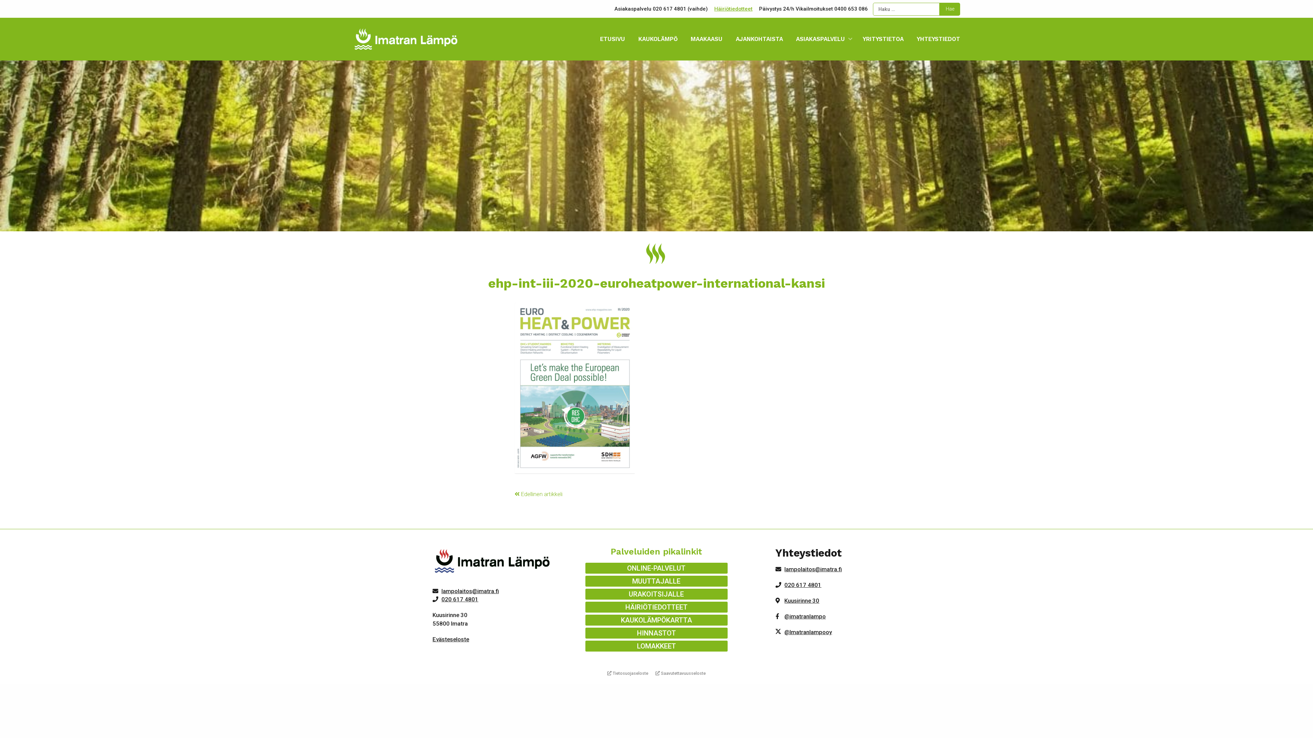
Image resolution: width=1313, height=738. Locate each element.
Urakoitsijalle (656, 594)
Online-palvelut (656, 568)
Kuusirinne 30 (801, 600)
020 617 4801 (459, 599)
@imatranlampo (805, 616)
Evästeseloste (451, 639)
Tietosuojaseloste (630, 673)
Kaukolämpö (658, 39)
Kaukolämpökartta (656, 620)
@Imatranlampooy (808, 632)
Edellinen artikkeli (541, 494)
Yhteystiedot (938, 39)
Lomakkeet (656, 646)
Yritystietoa (883, 39)
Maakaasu (706, 39)
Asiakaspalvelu (820, 39)
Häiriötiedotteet (733, 9)
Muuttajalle (656, 581)
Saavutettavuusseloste (683, 673)
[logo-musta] (493, 562)
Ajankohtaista (759, 39)
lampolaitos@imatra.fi (470, 591)
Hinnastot (656, 633)
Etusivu (612, 39)
